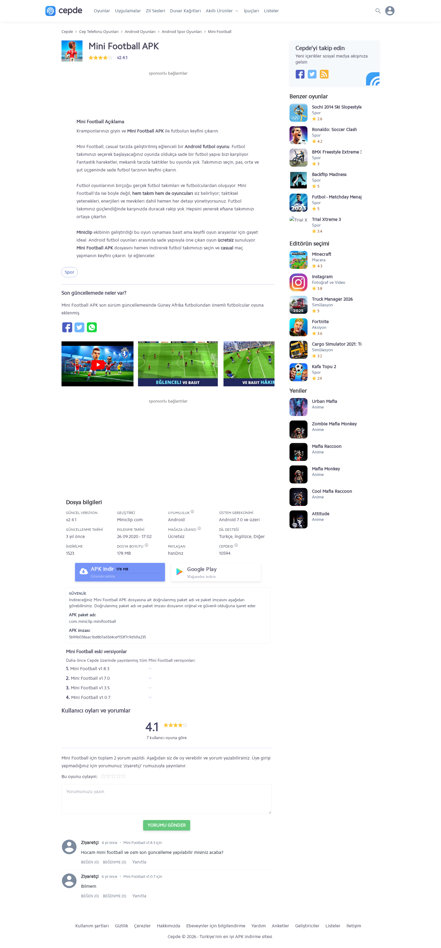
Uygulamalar (128, 10)
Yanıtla (139, 862)
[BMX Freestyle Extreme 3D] (299, 158)
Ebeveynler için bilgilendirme (215, 926)
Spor (69, 272)
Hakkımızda (168, 926)
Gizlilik (121, 926)
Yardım (258, 926)
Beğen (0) (90, 862)
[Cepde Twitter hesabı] (312, 74)
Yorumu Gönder (167, 825)
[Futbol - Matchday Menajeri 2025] (299, 203)
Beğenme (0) (114, 862)
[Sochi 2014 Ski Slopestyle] (299, 113)
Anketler (280, 926)
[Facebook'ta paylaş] (67, 327)
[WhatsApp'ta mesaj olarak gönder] (91, 327)
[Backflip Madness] (299, 180)
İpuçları (251, 10)
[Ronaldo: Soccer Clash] (299, 135)
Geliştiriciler (307, 926)
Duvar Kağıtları (185, 10)
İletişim (353, 926)
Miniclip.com (130, 519)
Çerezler (142, 926)
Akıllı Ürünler (219, 10)
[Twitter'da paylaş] (79, 327)
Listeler (271, 10)
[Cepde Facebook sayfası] (300, 74)
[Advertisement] (168, 94)
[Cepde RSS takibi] (324, 74)
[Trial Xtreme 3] (299, 225)
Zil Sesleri (155, 10)
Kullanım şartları (92, 926)
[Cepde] (63, 11)
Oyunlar (102, 10)
